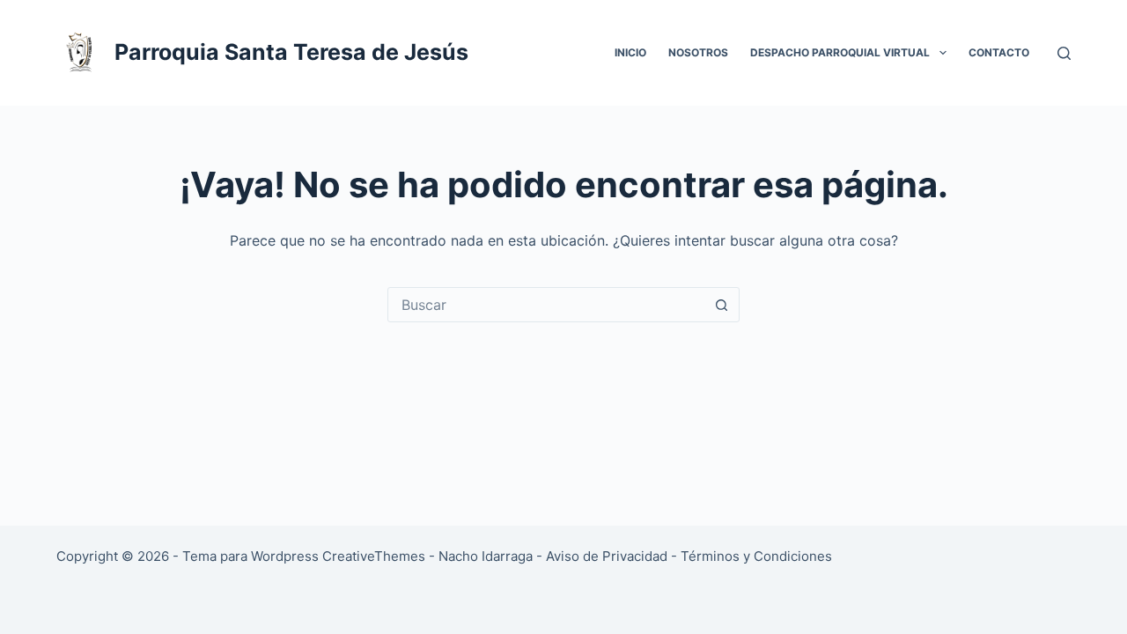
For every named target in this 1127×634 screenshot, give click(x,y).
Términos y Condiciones (756, 556)
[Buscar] (1064, 53)
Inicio (630, 52)
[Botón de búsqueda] (721, 304)
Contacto (999, 52)
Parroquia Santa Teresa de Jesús (291, 52)
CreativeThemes (373, 556)
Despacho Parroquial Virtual (840, 52)
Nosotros (698, 52)
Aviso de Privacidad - (613, 556)
